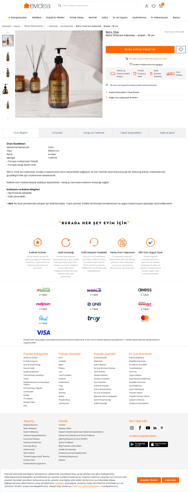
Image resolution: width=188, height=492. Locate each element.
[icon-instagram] (132, 428)
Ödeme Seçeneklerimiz (35, 435)
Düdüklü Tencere (137, 382)
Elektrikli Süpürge (137, 361)
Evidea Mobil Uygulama (35, 463)
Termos (133, 371)
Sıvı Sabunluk (67, 26)
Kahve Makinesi (136, 357)
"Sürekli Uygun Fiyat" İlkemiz (36, 456)
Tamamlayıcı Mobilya (34, 375)
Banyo (176, 17)
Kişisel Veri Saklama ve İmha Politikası (77, 435)
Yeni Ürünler (99, 371)
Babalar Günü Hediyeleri (105, 396)
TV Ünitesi (28, 398)
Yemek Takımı (135, 392)
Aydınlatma (139, 17)
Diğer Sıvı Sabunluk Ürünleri (123, 97)
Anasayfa (7, 26)
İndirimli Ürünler (101, 385)
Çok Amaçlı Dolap (32, 364)
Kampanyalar (19, 17)
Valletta (62, 361)
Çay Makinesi (135, 385)
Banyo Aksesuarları (34, 26)
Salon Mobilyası (136, 389)
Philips (62, 368)
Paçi (61, 385)
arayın (159, 64)
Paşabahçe (64, 399)
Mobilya (36, 17)
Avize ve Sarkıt (30, 357)
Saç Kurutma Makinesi (139, 378)
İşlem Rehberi (30, 428)
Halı (25, 405)
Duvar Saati (29, 368)
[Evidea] (37, 5)
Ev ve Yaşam (120, 17)
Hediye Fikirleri (101, 375)
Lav (60, 371)
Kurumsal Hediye (32, 439)
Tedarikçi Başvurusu (68, 456)
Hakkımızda (29, 449)
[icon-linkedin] (155, 428)
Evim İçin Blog (30, 446)
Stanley (62, 392)
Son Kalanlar (100, 382)
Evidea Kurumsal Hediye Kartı (73, 453)
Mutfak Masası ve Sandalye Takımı (36, 383)
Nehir (61, 389)
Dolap (26, 395)
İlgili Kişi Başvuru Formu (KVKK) (73, 439)
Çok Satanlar (100, 364)
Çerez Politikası (66, 442)
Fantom (62, 378)
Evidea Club (29, 460)
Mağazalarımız (31, 424)
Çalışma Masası (31, 371)
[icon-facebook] (140, 428)
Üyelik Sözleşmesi (67, 449)
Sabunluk (53, 26)
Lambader (28, 391)
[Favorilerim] (154, 6)
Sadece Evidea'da (32, 442)
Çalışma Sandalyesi (138, 403)
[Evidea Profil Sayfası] (147, 6)
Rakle (61, 396)
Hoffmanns (64, 382)
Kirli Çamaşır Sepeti (33, 388)
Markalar (98, 361)
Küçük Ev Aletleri (55, 17)
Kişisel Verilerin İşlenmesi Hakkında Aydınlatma (81, 431)
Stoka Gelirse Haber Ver (140, 49)
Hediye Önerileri (101, 378)
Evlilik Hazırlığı (100, 403)
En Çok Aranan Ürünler (104, 368)
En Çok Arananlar (102, 392)
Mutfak (93, 17)
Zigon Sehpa (135, 375)
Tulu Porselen (65, 375)
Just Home (64, 403)
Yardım (62, 424)
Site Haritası (29, 453)
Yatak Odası (76, 17)
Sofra (105, 17)
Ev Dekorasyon (159, 17)
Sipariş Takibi (65, 428)
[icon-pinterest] (162, 428)
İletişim (62, 460)
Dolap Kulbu (29, 402)
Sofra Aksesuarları (102, 389)
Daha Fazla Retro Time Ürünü (124, 92)
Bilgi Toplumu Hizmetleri (70, 446)
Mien (61, 364)
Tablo (26, 378)
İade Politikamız (31, 431)
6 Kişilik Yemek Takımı (139, 396)
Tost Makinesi (135, 368)
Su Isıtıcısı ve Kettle (138, 364)
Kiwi (60, 357)
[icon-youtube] (148, 428)
